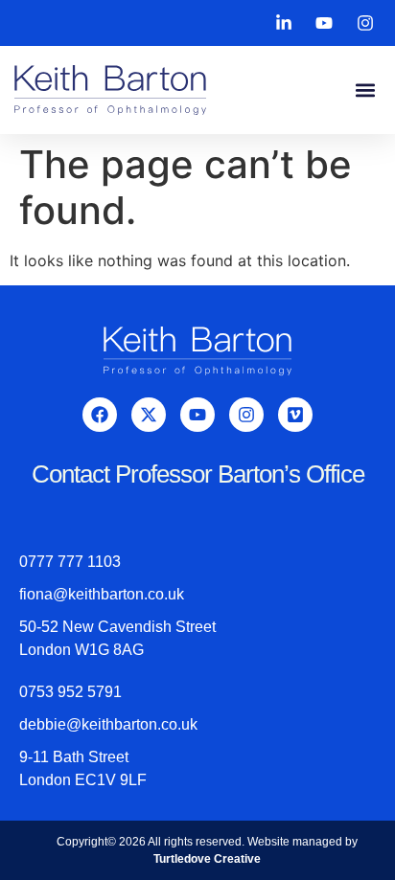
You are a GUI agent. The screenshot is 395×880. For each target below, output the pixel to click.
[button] (365, 90)
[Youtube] (197, 414)
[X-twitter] (148, 414)
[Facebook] (99, 414)
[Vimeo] (295, 414)
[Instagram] (246, 414)
